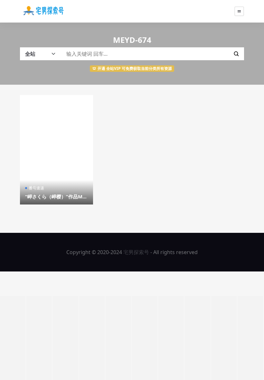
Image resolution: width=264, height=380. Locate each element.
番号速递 (36, 188)
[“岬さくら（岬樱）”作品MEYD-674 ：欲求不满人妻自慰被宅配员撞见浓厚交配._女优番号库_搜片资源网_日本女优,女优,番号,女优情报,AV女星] (56, 149)
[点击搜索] (236, 53)
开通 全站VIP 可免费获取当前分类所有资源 (135, 68)
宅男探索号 (136, 252)
